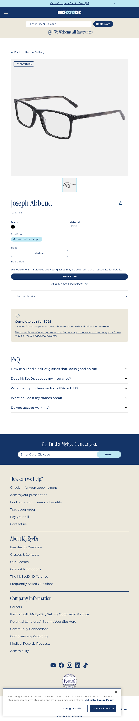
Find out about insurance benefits (36, 502)
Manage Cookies (73, 708)
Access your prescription (28, 495)
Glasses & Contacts (24, 555)
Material (75, 222)
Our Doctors (19, 562)
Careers (16, 607)
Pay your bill (19, 517)
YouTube (53, 665)
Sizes (14, 247)
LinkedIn (77, 665)
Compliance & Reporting (29, 636)
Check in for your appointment (33, 488)
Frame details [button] (25, 296)
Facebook (61, 665)
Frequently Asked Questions (31, 584)
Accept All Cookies (103, 708)
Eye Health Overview (26, 547)
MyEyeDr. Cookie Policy (99, 700)
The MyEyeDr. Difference (29, 576)
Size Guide (17, 261)
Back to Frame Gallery (29, 52)
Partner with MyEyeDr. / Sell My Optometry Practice (49, 614)
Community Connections (29, 629)
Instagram (69, 665)
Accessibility (19, 651)
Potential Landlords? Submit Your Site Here (43, 622)
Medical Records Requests (30, 643)
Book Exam (70, 276)
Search (109, 454)
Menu (6, 12)
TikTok (85, 665)
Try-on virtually (23, 63)
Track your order (22, 509)
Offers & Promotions (25, 569)
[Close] (116, 692)
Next (114, 3)
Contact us (18, 524)
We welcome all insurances (73, 32)
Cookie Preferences (69, 715)
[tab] (69, 185)
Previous (24, 3)
